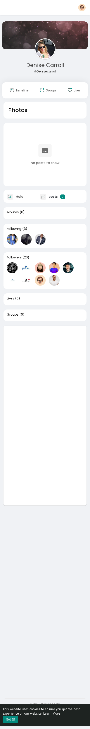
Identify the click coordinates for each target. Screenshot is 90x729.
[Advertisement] (45, 371)
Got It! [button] (10, 719)
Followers (14, 257)
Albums (13, 212)
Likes (10, 298)
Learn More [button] (51, 713)
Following (14, 228)
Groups (13, 314)
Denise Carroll (45, 65)
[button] (82, 7)
